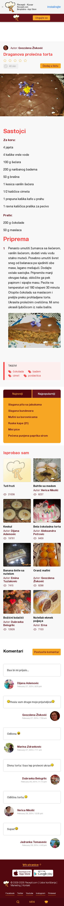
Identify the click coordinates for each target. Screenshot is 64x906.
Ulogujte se (41, 18)
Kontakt (26, 885)
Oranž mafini (47, 565)
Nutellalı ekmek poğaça (47, 610)
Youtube (29, 893)
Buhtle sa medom (47, 477)
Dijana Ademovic (28, 683)
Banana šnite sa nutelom (17, 565)
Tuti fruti (17, 477)
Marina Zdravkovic (29, 746)
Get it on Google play (43, 873)
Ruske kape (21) (18, 423)
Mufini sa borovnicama (22, 416)
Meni (32, 902)
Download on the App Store (22, 873)
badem (37, 371)
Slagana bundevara (20, 410)
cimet (16, 375)
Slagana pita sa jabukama (25, 404)
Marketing (16, 885)
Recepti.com (6, 884)
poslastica (34, 375)
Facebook (10, 893)
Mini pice (14, 429)
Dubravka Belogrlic (34, 778)
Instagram (40, 893)
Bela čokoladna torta (47, 519)
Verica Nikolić (26, 810)
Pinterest (52, 893)
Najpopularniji (46, 393)
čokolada (18, 371)
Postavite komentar (46, 651)
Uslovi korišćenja (47, 882)
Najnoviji (17, 393)
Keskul (17, 519)
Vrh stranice (31, 864)
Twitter (20, 893)
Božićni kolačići (17, 610)
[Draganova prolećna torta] (34, 330)
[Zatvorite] (2, 7)
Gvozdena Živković (30, 47)
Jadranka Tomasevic (33, 841)
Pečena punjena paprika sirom (28, 435)
